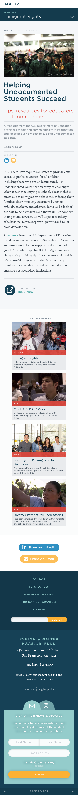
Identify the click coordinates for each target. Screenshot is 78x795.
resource (12, 235)
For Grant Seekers (39, 594)
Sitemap (39, 609)
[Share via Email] (13, 160)
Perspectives (39, 586)
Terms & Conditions (39, 679)
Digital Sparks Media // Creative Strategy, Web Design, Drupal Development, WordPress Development (44, 689)
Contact (38, 579)
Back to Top (39, 791)
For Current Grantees (39, 602)
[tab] (32, 705)
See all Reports (26, 30)
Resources (11, 12)
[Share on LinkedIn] (6, 160)
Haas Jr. (11, 4)
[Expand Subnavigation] (72, 17)
